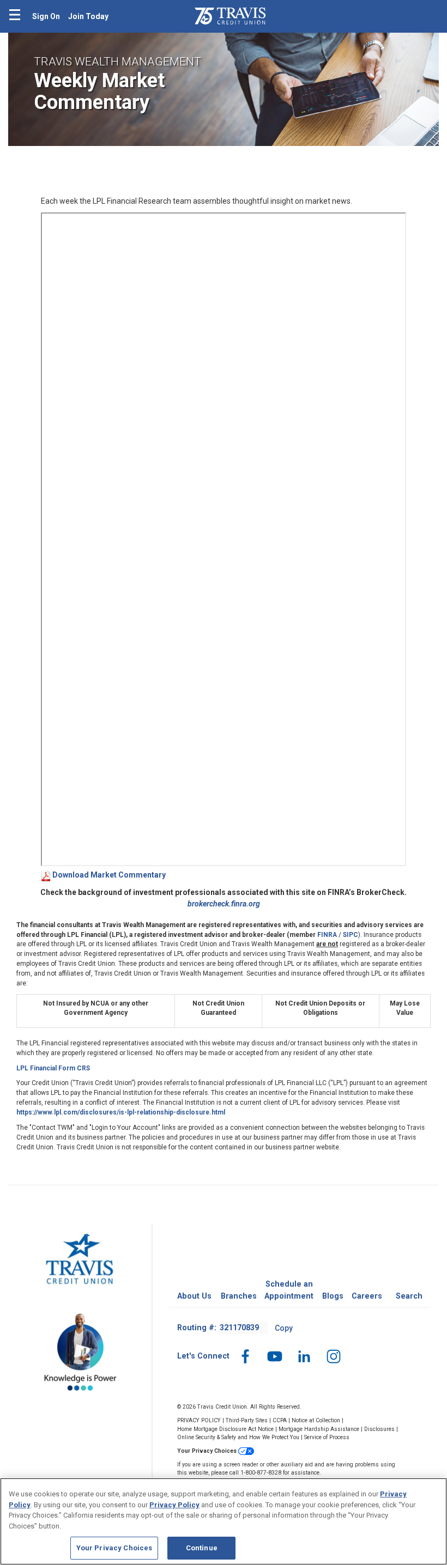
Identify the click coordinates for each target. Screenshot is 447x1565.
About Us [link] (194, 1296)
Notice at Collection (316, 1420)
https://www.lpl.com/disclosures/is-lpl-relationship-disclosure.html (120, 1112)
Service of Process (326, 1437)
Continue (202, 1548)
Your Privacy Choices (114, 1548)
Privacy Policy (174, 1505)
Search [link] (409, 1296)
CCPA (280, 1420)
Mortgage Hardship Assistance (319, 1429)
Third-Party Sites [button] (247, 1420)
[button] (245, 1355)
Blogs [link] (332, 1296)
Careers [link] (367, 1296)
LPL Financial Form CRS (53, 1068)
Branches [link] (239, 1296)
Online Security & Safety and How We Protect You (238, 1437)
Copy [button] (284, 1328)
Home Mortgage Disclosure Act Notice (225, 1429)
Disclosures (379, 1429)
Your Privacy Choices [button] (207, 1451)
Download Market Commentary (109, 874)
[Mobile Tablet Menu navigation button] (14, 16)
